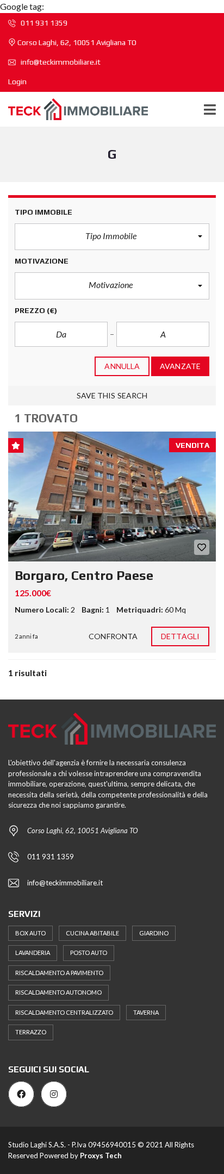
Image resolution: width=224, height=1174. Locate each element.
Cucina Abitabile (92, 932)
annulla (122, 366)
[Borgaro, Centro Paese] (112, 496)
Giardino (154, 932)
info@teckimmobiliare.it (60, 62)
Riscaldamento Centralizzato (64, 1012)
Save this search (112, 395)
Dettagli (180, 636)
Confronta (113, 636)
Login (17, 81)
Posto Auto (88, 952)
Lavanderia (32, 952)
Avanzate (180, 366)
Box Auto (30, 932)
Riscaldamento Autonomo (58, 992)
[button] (112, 237)
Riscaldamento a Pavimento (59, 972)
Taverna (146, 1012)
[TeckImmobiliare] (74, 109)
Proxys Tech (101, 1155)
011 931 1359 (43, 22)
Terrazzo (30, 1031)
